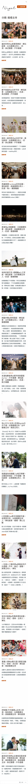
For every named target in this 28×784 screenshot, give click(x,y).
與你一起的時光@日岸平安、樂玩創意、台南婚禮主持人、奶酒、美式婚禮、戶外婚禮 (14, 140)
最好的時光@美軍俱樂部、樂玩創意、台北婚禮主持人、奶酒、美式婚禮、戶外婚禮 (14, 46)
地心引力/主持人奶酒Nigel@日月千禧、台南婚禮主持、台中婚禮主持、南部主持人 (14, 425)
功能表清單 (22, 6)
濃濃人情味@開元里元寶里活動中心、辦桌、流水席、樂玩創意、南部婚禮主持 (14, 664)
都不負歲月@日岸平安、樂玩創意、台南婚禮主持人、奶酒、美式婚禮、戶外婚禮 (14, 92)
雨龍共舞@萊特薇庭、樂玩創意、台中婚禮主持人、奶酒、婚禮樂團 (13, 320)
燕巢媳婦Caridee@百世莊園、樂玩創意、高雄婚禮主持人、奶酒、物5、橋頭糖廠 (13, 186)
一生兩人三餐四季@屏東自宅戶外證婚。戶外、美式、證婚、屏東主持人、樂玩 (14, 566)
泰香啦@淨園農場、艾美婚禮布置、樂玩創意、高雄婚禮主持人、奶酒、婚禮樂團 (14, 229)
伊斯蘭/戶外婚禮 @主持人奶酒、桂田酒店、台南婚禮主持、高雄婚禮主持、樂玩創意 (13, 712)
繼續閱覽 (4, 60)
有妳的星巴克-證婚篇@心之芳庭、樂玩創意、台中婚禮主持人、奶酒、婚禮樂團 (13, 275)
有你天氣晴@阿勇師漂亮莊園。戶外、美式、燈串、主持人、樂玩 (14, 618)
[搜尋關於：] (26, 1)
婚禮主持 (11, 41)
